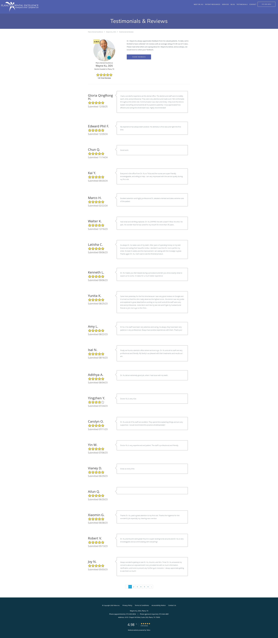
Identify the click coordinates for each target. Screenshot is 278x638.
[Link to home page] (19, 7)
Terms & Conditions (142, 605)
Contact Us (172, 605)
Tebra (148, 630)
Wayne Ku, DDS (111, 32)
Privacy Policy (127, 605)
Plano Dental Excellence (95, 32)
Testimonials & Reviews (126, 32)
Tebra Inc (117, 605)
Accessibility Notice (159, 605)
